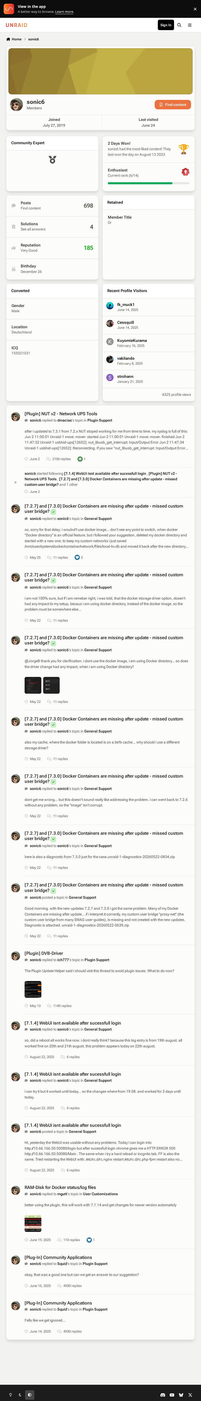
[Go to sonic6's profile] (15, 416)
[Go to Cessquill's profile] (110, 323)
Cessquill (125, 322)
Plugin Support (99, 420)
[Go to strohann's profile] (110, 377)
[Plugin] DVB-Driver (44, 953)
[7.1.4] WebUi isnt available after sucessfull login (105, 473)
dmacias (64, 420)
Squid (62, 1264)
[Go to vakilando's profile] (110, 359)
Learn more (10, 9)
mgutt (62, 1194)
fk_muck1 (126, 304)
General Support (98, 518)
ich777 (63, 960)
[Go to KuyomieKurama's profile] (110, 341)
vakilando (126, 358)
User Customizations (100, 1194)
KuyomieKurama (132, 340)
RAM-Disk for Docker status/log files (60, 1187)
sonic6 (35, 420)
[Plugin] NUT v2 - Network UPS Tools (61, 413)
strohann (125, 376)
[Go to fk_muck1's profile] (110, 305)
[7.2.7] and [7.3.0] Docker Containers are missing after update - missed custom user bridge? (104, 640)
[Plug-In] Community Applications (58, 1257)
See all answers (33, 229)
